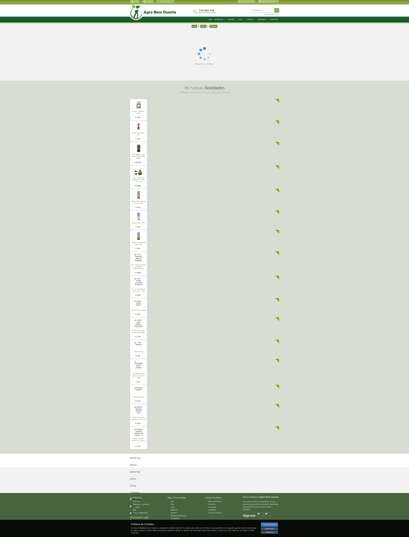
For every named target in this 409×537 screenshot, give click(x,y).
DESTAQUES (261, 19)
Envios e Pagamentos (140, 513)
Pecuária (174, 513)
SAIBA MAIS (269, 532)
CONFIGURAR (269, 528)
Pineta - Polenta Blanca (138, 310)
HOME (210, 19)
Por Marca (212, 504)
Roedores (174, 510)
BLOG (240, 19)
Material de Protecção (178, 516)
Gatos (173, 507)
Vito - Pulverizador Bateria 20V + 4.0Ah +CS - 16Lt (138, 180)
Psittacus (213, 26)
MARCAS (250, 19)
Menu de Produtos (215, 501)
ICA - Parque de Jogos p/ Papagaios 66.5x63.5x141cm (139, 266)
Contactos (136, 507)
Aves (194, 26)
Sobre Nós (136, 501)
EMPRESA (231, 19)
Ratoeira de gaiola (138, 397)
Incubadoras (175, 518)
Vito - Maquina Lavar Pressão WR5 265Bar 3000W (138, 156)
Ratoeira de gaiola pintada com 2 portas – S (139, 440)
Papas (203, 26)
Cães (172, 504)
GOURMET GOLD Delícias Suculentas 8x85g (138, 376)
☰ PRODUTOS (219, 19)
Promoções (212, 507)
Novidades (212, 510)
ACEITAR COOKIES (269, 524)
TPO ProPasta (138, 352)
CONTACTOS (274, 19)
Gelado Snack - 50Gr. (138, 223)
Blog (134, 510)
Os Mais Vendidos (214, 513)
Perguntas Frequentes (141, 504)
